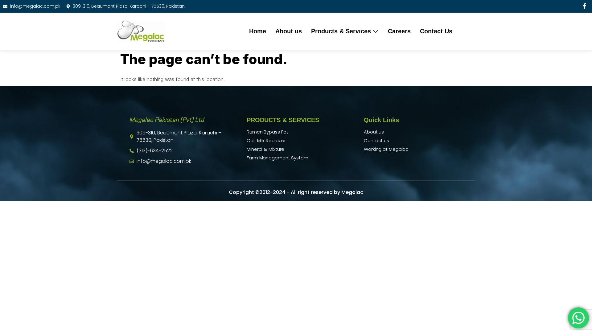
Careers (399, 31)
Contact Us (436, 31)
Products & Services (341, 31)
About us (288, 31)
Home (257, 31)
